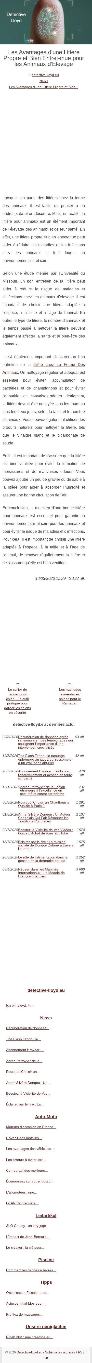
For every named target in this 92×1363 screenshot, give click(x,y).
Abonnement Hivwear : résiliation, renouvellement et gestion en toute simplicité (45, 774)
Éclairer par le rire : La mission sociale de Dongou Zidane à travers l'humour (46, 845)
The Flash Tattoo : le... (23, 1039)
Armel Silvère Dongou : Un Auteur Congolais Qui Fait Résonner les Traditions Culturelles (44, 818)
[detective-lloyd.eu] (46, 22)
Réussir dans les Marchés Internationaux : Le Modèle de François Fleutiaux (41, 873)
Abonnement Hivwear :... (25, 1050)
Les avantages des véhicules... (30, 1149)
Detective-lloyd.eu (29, 1352)
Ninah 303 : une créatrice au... (29, 1337)
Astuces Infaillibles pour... (25, 1303)
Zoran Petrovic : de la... (24, 1061)
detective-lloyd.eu (45, 75)
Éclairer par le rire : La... (25, 1104)
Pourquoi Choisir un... (23, 1072)
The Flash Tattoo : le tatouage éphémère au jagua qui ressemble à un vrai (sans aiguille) (44, 759)
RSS (81, 1352)
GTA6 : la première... (22, 1203)
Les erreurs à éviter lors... (26, 1160)
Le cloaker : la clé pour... (25, 1247)
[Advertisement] (46, 138)
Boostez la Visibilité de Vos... (28, 1093)
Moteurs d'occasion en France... (31, 1127)
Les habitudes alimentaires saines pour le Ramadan (70, 696)
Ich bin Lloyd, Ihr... (20, 1005)
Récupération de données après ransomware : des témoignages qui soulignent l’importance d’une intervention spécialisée (45, 742)
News (43, 81)
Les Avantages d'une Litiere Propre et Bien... (43, 87)
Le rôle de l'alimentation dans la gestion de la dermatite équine (42, 859)
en (46, 1358)
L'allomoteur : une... (21, 1192)
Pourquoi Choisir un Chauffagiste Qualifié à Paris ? (43, 804)
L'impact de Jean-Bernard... (27, 1237)
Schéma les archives (60, 1352)
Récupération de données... (27, 1028)
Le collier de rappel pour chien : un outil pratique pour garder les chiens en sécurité (17, 701)
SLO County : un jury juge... (27, 1226)
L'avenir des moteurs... (24, 1138)
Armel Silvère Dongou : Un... (28, 1083)
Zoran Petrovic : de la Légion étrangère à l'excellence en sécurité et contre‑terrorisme (42, 790)
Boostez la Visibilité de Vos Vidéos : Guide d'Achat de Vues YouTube (45, 831)
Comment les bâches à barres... (31, 1270)
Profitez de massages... (24, 1314)
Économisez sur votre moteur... (30, 1181)
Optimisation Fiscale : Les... (27, 1293)
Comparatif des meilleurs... (27, 1170)
